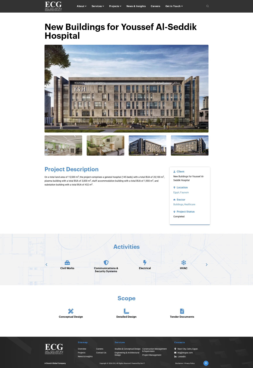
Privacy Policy (189, 363)
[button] (46, 264)
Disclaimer (179, 363)
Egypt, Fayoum (181, 192)
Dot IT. (142, 363)
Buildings (178, 204)
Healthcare (189, 204)
